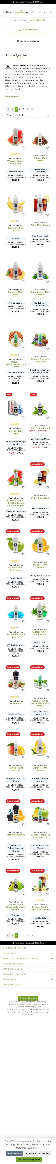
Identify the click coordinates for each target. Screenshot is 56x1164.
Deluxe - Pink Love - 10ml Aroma (40, 836)
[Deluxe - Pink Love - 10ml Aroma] (40, 813)
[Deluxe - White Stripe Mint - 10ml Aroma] (40, 679)
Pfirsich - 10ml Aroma (15, 293)
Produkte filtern (29, 30)
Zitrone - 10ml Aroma (40, 769)
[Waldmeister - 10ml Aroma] (40, 610)
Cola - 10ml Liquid (40, 498)
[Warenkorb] (52, 12)
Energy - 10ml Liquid (16, 432)
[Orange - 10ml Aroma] (40, 543)
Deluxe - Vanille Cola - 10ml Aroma (40, 908)
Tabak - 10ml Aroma (40, 159)
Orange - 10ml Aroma (40, 566)
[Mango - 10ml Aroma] (16, 746)
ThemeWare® (28, 1014)
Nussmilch (15, 703)
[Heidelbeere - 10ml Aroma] (40, 271)
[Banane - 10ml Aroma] (16, 204)
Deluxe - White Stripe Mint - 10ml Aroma (40, 703)
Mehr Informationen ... (28, 1147)
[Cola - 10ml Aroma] (40, 204)
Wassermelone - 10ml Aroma (15, 162)
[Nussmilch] (16, 679)
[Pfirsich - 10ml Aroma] (16, 271)
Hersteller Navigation (30, 41)
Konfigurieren (14, 1153)
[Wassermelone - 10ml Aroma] (16, 137)
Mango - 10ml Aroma (16, 769)
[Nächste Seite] (28, 109)
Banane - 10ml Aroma (15, 229)
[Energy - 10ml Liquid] (16, 407)
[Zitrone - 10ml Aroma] (40, 746)
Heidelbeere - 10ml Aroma (40, 293)
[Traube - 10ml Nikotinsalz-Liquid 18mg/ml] (16, 883)
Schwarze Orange (16, 835)
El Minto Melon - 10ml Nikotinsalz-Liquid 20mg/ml (16, 503)
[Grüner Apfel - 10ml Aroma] (16, 543)
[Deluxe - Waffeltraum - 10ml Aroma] (16, 338)
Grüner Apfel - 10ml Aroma (15, 568)
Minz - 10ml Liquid (40, 429)
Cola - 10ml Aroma (40, 225)
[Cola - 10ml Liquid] (40, 476)
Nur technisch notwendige (38, 1153)
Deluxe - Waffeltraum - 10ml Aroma (16, 364)
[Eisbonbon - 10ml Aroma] (16, 610)
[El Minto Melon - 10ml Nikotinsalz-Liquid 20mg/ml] (16, 476)
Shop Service (10, 953)
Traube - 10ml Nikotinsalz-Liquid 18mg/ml (15, 907)
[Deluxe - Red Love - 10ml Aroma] (40, 338)
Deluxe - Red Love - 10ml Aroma (40, 360)
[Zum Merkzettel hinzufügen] (23, 148)
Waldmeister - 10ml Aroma (40, 633)
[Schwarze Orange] (16, 813)
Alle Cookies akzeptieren (29, 1160)
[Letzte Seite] (32, 109)
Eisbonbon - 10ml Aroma (16, 635)
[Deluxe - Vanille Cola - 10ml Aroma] (40, 883)
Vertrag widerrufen (28, 998)
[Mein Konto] (45, 12)
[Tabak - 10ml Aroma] (40, 137)
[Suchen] (33, 12)
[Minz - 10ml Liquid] (40, 407)
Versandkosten (14, 1004)
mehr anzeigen (12, 96)
